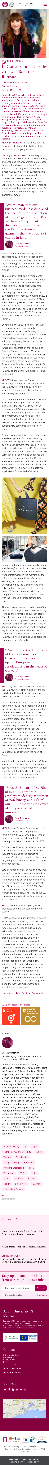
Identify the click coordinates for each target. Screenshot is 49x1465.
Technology (9, 1173)
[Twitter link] (5, 1389)
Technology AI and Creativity (17, 1152)
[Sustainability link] (42, 1439)
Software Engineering (13, 1168)
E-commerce (21, 1184)
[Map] (24, 1409)
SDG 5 (6, 1178)
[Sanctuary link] (5, 1439)
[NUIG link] (21, 1389)
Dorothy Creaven (9, 86)
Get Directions (14, 1369)
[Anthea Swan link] (14, 1439)
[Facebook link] (9, 1389)
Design (6, 1184)
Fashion (32, 1178)
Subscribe (41, 1288)
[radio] (3, 1199)
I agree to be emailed (13, 1295)
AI (25, 1146)
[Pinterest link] (25, 1389)
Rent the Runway (35, 95)
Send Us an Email (15, 1373)
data (34, 1173)
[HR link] (25, 1439)
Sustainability (22, 1157)
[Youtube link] (13, 1389)
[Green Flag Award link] (33, 1439)
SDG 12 (23, 1173)
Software (18, 1178)
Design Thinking (11, 1162)
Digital (34, 1146)
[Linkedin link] (17, 1389)
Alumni (39, 1152)
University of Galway (13, 1189)
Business (37, 1184)
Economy (28, 1162)
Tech (31, 1168)
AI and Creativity (11, 1146)
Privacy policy (41, 1295)
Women (7, 1157)
